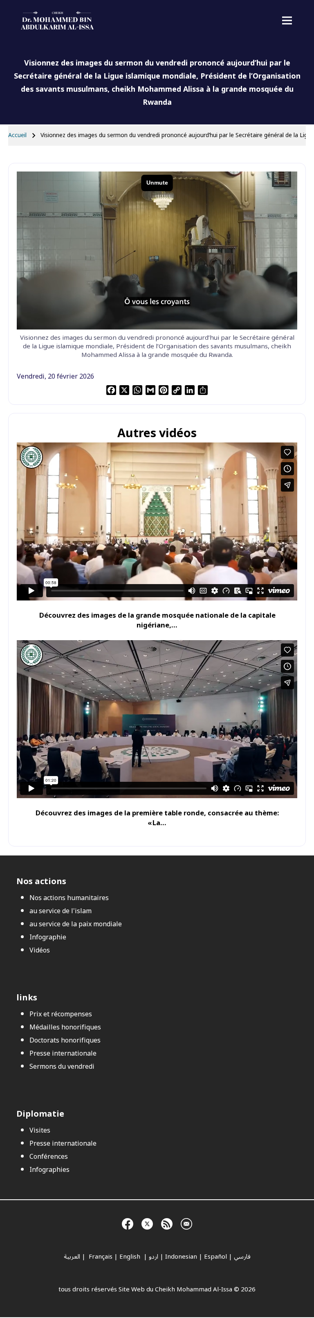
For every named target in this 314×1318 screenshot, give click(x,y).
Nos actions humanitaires (69, 898)
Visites (39, 1130)
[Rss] (167, 1222)
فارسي (242, 1256)
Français (99, 1256)
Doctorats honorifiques (65, 1040)
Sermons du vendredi (61, 1067)
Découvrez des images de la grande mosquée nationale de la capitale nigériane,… (157, 620)
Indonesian (181, 1256)
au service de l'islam (60, 911)
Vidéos (39, 950)
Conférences (48, 1157)
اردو (153, 1256)
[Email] (186, 1222)
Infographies (49, 1170)
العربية (72, 1256)
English (130, 1256)
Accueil (17, 135)
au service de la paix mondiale (75, 924)
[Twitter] (147, 1222)
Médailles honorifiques (65, 1027)
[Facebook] (127, 1222)
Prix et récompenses (60, 1014)
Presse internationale (62, 1054)
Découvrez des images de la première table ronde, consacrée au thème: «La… (157, 818)
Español (215, 1256)
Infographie (47, 937)
